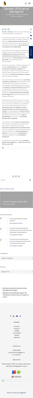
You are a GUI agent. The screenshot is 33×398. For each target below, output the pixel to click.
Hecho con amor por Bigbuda (16, 393)
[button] (29, 3)
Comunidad (17, 333)
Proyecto (17, 329)
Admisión (17, 337)
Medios (17, 335)
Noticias (10, 32)
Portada (4, 32)
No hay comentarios (17, 16)
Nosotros (17, 326)
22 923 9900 (16, 350)
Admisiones (31, 52)
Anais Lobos (11, 14)
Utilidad (16, 331)
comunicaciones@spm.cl (16, 352)
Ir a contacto (16, 355)
